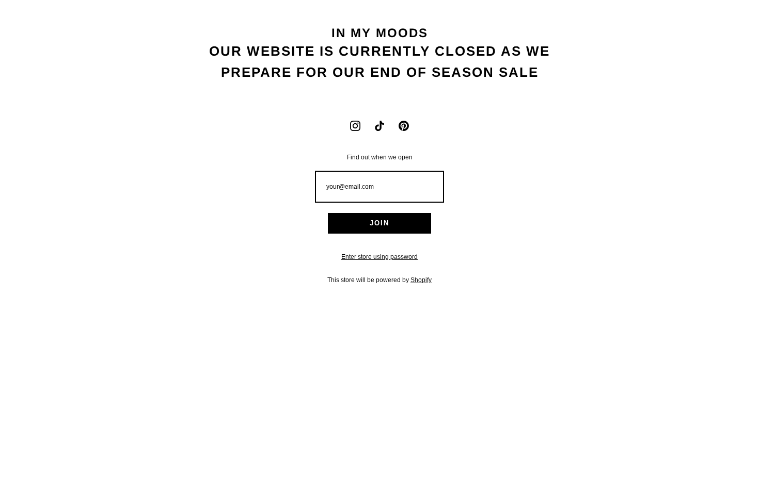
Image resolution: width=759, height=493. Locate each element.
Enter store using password (379, 256)
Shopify (421, 280)
